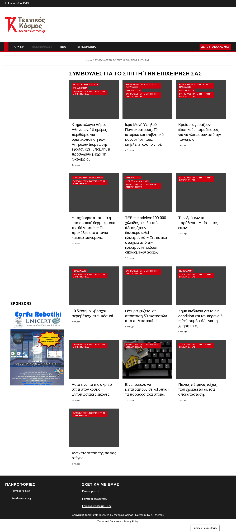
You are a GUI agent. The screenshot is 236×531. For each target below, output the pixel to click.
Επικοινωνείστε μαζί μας (96, 506)
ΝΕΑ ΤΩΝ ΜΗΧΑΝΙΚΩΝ (137, 181)
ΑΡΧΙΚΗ (19, 46)
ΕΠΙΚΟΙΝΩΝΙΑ (86, 46)
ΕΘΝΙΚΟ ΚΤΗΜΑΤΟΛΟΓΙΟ (85, 85)
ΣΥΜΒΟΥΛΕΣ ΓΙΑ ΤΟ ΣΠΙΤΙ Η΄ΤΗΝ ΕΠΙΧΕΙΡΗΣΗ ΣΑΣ (89, 92)
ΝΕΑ (63, 46)
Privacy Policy (131, 521)
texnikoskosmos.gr (22, 498)
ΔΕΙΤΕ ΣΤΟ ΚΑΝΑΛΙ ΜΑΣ (215, 46)
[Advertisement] (37, 411)
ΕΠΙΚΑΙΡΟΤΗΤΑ (80, 88)
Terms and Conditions (109, 521)
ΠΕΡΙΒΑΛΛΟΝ (96, 178)
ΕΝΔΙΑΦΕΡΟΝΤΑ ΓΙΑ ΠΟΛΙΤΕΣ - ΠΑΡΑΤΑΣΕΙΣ (141, 86)
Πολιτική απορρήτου (94, 498)
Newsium (141, 515)
